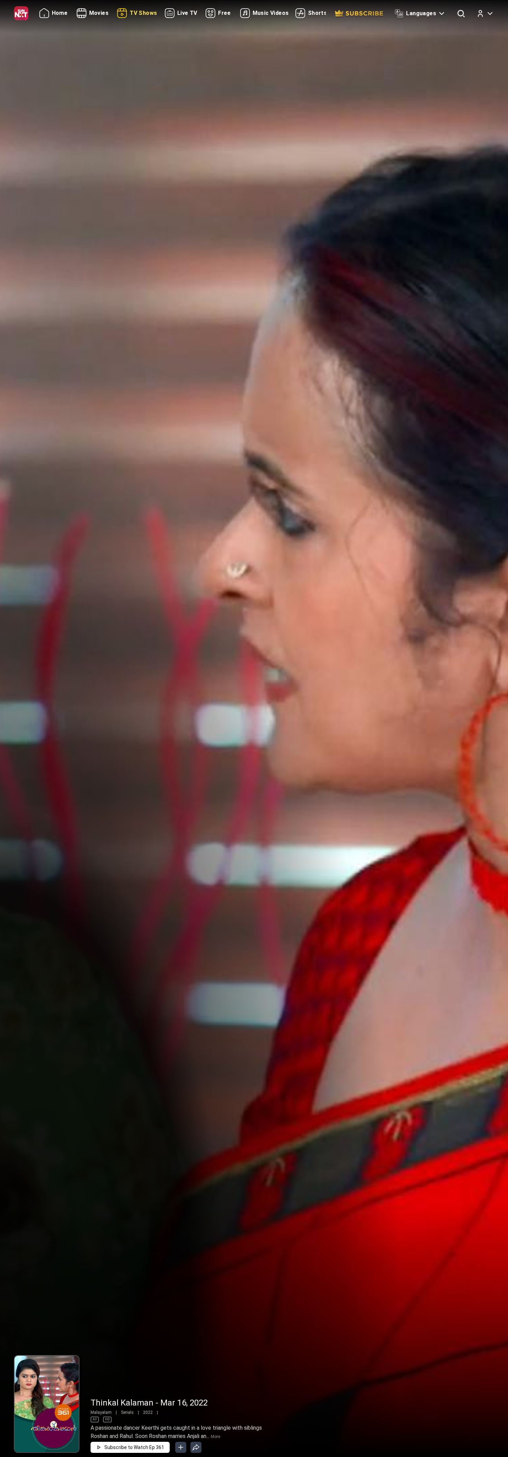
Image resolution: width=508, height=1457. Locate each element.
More (215, 1436)
